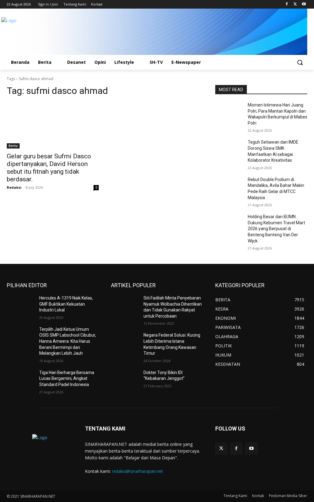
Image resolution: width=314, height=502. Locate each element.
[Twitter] (295, 4)
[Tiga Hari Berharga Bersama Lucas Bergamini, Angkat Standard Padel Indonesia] (20, 379)
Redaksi (14, 187)
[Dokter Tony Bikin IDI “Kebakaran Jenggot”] (125, 379)
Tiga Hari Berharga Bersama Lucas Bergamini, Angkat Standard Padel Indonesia (66, 378)
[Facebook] (286, 4)
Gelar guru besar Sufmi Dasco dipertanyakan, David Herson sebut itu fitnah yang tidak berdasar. (49, 168)
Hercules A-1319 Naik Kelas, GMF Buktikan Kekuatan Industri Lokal (66, 303)
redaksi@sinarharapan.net (137, 471)
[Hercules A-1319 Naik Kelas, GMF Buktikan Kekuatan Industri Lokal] (20, 305)
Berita (13, 146)
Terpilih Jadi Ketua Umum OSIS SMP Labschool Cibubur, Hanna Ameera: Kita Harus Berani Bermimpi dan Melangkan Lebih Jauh (67, 341)
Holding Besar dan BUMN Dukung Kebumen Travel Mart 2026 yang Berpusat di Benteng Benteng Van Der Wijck (276, 228)
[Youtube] (303, 4)
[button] (300, 62)
